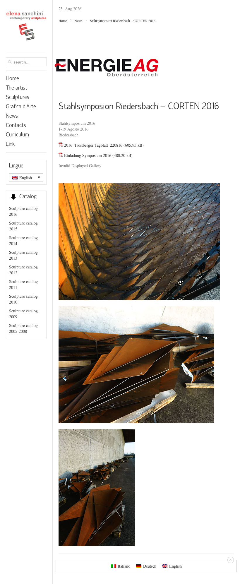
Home (63, 20)
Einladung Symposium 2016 (87, 155)
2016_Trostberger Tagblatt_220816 (93, 145)
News (78, 20)
